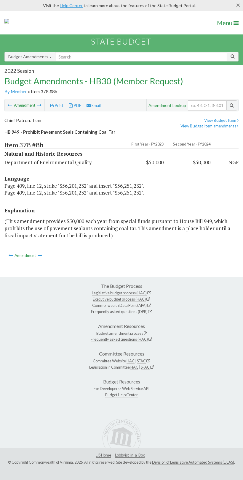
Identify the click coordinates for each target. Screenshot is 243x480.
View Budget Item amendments (208, 126)
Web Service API (135, 388)
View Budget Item (220, 120)
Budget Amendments (28, 56)
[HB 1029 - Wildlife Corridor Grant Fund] (39, 105)
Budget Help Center (121, 394)
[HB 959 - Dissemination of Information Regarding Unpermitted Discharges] (10, 105)
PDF (77, 105)
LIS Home (103, 455)
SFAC (141, 361)
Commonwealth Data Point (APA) (119, 305)
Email (96, 105)
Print (58, 105)
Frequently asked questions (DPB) (119, 311)
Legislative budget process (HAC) (119, 292)
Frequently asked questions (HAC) (119, 339)
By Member (15, 91)
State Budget (121, 41)
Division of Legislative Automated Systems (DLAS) (193, 462)
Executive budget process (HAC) (119, 299)
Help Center (71, 5)
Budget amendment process (119, 333)
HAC (131, 361)
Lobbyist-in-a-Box (130, 455)
